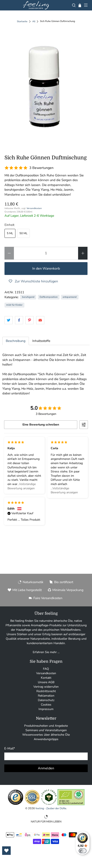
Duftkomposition (49, 297)
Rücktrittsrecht (46, 691)
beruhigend (28, 297)
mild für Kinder (14, 304)
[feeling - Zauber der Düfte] (36, 5)
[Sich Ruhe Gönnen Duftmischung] (46, 87)
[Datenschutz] (32, 804)
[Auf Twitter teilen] (8, 320)
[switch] (82, 850)
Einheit (9, 225)
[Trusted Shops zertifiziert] (15, 804)
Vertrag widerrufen (46, 687)
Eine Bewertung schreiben (40, 425)
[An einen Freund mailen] (40, 320)
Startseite (22, 21)
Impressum (46, 709)
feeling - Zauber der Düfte (51, 808)
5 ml (10, 233)
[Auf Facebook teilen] (19, 320)
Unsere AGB (46, 682)
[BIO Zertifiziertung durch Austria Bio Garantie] (71, 804)
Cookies (46, 705)
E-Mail (9, 748)
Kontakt (46, 678)
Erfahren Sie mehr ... (46, 652)
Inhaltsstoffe (41, 341)
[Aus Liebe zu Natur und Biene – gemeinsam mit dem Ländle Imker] (49, 804)
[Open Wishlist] (6, 850)
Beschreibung (15, 341)
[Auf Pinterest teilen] (29, 320)
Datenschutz (46, 700)
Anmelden (46, 768)
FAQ (46, 669)
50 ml (23, 233)
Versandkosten (34, 208)
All (33, 21)
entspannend (70, 297)
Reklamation (46, 696)
